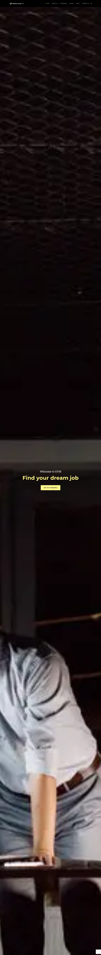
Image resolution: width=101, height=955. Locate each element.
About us (55, 3)
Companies (63, 3)
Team (78, 3)
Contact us (85, 3)
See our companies (50, 487)
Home (48, 3)
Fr (91, 3)
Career (71, 3)
